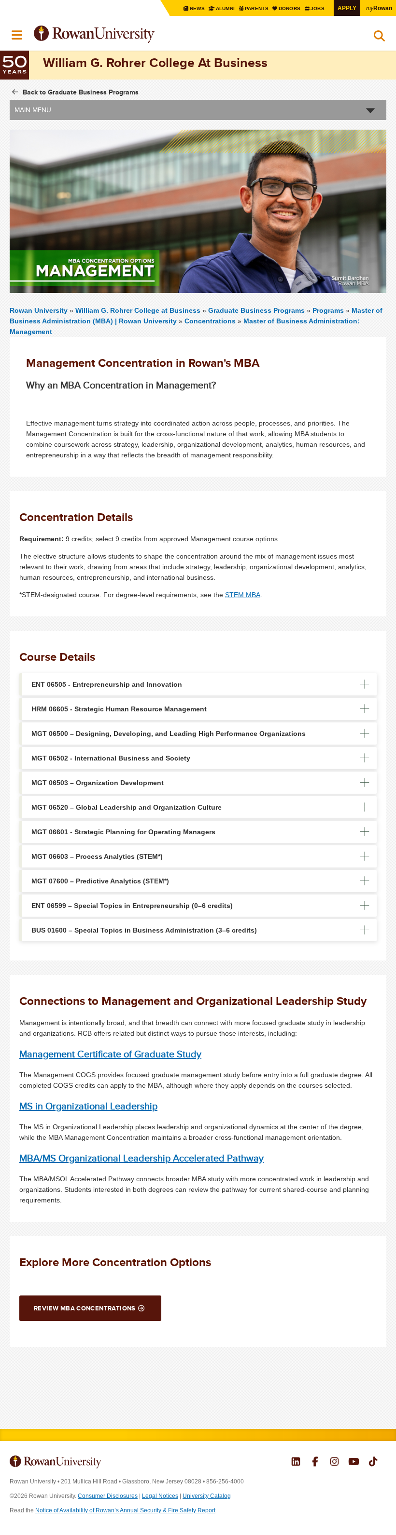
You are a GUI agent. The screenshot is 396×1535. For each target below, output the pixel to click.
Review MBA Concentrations (85, 1308)
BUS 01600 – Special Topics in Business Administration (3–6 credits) (144, 930)
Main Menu (32, 110)
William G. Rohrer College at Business (138, 310)
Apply (347, 8)
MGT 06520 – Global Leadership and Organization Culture (126, 807)
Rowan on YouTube (354, 1462)
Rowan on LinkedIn (296, 1462)
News (197, 8)
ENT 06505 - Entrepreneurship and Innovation (106, 684)
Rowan (379, 8)
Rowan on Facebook (315, 1462)
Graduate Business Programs (256, 310)
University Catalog (207, 1496)
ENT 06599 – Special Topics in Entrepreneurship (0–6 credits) (132, 905)
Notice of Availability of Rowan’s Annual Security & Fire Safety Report (125, 1510)
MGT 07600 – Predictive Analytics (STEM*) (100, 881)
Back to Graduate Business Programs (81, 92)
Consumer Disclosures (108, 1496)
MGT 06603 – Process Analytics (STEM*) (97, 856)
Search (379, 38)
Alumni (225, 8)
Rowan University (118, 34)
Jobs (318, 8)
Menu (17, 35)
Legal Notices (160, 1496)
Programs (328, 310)
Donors (290, 8)
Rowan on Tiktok (373, 1462)
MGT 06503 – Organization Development (97, 783)
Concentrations (210, 321)
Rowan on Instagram (334, 1462)
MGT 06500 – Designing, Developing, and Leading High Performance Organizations (168, 733)
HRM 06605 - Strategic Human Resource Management (119, 709)
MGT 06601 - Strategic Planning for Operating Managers (123, 832)
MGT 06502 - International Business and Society (110, 758)
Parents (257, 8)
